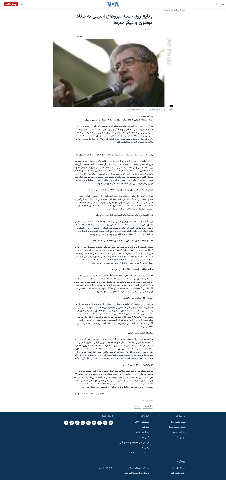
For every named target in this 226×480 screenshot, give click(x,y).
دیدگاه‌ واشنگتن (105, 468)
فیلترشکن (145, 427)
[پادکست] (71, 423)
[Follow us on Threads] (83, 423)
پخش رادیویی (143, 447)
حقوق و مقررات (179, 432)
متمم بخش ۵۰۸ (178, 422)
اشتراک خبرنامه (142, 432)
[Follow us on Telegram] (105, 423)
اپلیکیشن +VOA (142, 422)
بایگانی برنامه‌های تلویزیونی (136, 473)
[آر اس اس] (77, 423)
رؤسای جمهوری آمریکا (139, 468)
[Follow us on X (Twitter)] (99, 423)
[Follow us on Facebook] (111, 423)
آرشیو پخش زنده (178, 473)
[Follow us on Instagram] (88, 423)
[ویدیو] (21, 4)
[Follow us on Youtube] (94, 423)
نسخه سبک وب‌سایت (139, 453)
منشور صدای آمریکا (177, 427)
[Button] (77, 36)
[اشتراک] (66, 423)
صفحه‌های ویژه (179, 468)
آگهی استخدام (143, 437)
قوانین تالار (181, 437)
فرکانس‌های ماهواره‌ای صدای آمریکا (133, 442)
